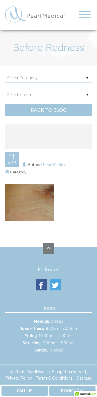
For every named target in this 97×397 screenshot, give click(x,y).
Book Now (72, 390)
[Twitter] (55, 284)
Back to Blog (49, 110)
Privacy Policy (18, 378)
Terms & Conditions (54, 378)
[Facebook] (41, 284)
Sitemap (84, 378)
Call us (25, 390)
